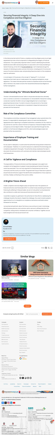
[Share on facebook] (46, 248)
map (5, 361)
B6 (25, 416)
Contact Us (33, 384)
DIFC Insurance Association (39, 418)
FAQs (40, 386)
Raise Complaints (42, 384)
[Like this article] (12, 248)
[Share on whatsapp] (52, 248)
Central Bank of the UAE (17, 413)
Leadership (12, 384)
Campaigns (26, 384)
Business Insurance (6, 337)
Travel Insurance (5, 335)
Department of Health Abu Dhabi (8, 431)
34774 (40, 420)
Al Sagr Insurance (23, 343)
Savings (3, 333)
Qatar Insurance (23, 337)
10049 (51, 418)
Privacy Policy (17, 386)
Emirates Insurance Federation (13, 416)
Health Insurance (5, 328)
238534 (34, 414)
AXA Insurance (22, 330)
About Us (19, 384)
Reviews (34, 386)
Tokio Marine (22, 339)
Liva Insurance (22, 328)
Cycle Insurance (5, 343)
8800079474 (21, 433)
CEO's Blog (39, 326)
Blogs (38, 324)
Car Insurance (5, 324)
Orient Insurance (23, 346)
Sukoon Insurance (23, 333)
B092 (19, 431)
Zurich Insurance (23, 350)
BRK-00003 (35, 416)
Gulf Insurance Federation (12, 415)
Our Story (6, 384)
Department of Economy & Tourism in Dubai (45, 413)
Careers (49, 384)
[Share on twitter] (49, 248)
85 (8, 414)
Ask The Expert (40, 330)
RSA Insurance (22, 326)
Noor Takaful (22, 352)
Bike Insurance (5, 339)
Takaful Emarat (23, 341)
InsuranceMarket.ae (27, 67)
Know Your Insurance (42, 328)
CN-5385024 (4, 429)
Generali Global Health (24, 348)
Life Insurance (5, 330)
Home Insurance (5, 326)
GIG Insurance (22, 324)
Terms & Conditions (26, 386)
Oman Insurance (23, 335)
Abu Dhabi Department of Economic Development (11, 428)
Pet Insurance (5, 341)
